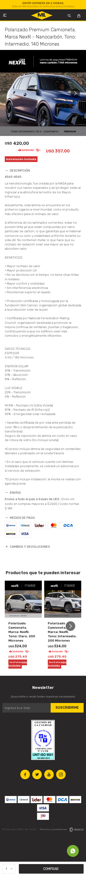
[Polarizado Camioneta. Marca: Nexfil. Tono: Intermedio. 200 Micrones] (62, 599)
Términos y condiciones (53, 829)
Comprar (51, 869)
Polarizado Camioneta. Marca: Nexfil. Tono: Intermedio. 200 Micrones (62, 632)
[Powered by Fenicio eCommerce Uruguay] (76, 829)
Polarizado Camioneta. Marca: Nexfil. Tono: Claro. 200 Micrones (21, 632)
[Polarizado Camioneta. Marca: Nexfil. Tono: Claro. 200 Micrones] (23, 599)
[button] (77, 93)
